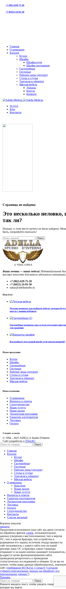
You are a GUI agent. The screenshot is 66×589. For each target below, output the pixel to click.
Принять (5, 577)
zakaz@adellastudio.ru (17, 29)
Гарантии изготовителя (24, 417)
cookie (29, 532)
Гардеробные (27, 68)
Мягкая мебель (28, 84)
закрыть (5, 526)
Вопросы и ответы (21, 401)
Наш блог (20, 485)
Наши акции (17, 410)
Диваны (31, 87)
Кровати (31, 94)
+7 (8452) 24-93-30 (15, 12)
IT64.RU (30, 441)
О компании (17, 398)
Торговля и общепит (31, 81)
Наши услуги (18, 407)
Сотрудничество (19, 404)
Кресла (30, 90)
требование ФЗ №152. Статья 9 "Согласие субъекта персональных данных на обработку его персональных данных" (29, 571)
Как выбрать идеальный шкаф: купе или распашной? (37, 341)
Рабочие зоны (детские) (33, 74)
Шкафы (24, 59)
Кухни (23, 55)
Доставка (15, 420)
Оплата (14, 423)
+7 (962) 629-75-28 (15, 5)
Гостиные (25, 71)
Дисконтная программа (24, 413)
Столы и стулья (28, 78)
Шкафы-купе (34, 62)
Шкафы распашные (38, 65)
